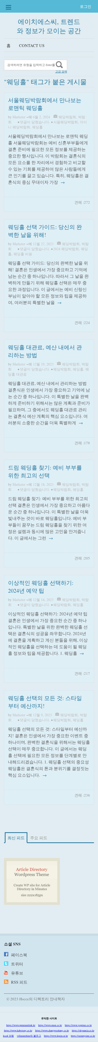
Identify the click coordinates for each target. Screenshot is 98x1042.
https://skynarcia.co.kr (83, 1030)
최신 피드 (16, 837)
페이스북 (19, 954)
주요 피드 (38, 837)
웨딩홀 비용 (23, 253)
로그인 (85, 6)
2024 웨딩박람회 (66, 248)
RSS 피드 (19, 982)
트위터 (17, 963)
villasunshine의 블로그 (29, 1035)
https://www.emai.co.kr (50, 1025)
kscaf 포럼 (8, 1035)
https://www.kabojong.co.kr (18, 1030)
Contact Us (31, 45)
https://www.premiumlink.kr (20, 1025)
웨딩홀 (37, 127)
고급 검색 (61, 71)
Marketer (19, 116)
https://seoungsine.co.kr (83, 1035)
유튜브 (17, 973)
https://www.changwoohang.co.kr (52, 1030)
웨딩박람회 (67, 116)
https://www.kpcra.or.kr (56, 1035)
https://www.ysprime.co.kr (78, 1025)
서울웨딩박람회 (65, 122)
